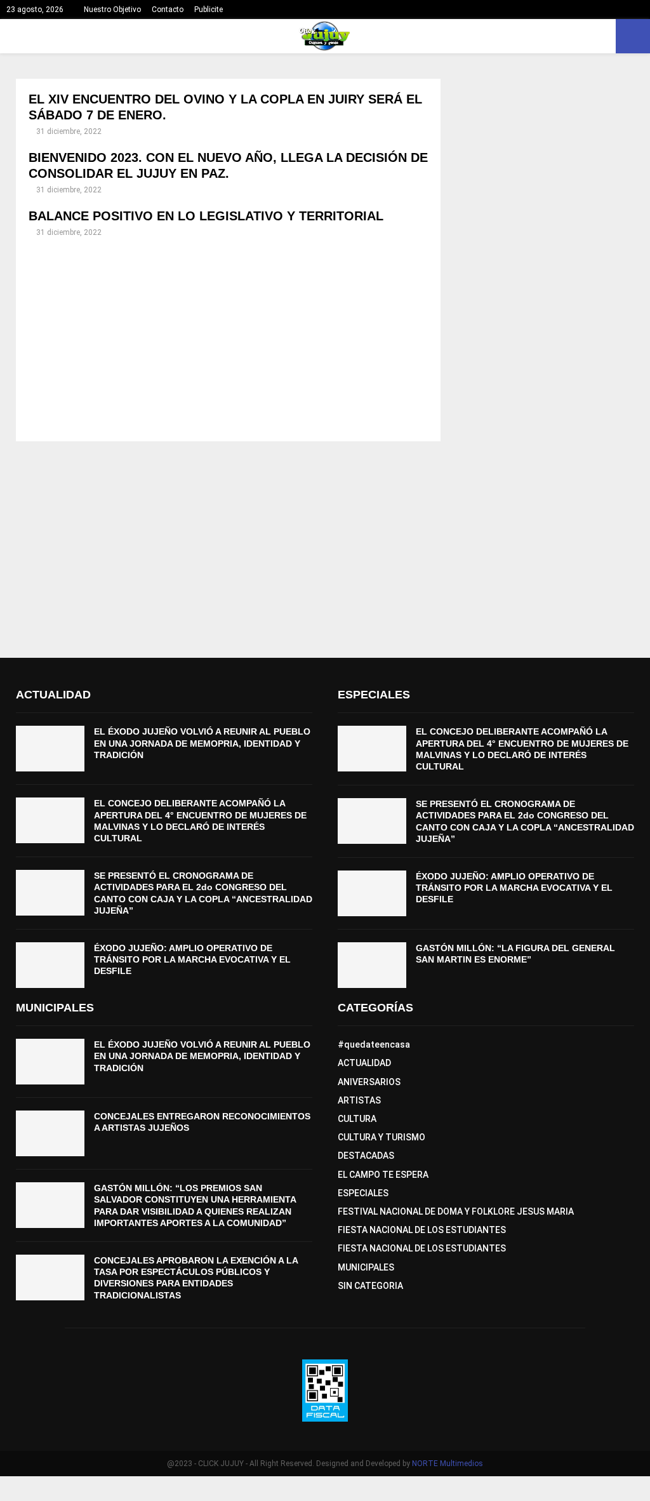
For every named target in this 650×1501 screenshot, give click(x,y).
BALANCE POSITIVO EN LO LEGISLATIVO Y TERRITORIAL (206, 216)
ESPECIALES (363, 1193)
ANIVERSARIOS (369, 1082)
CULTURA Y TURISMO (381, 1137)
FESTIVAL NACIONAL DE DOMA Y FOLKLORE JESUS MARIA (456, 1211)
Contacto (167, 9)
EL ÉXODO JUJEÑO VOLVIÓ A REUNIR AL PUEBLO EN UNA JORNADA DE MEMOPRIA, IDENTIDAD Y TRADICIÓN (202, 742)
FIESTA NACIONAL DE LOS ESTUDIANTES (422, 1230)
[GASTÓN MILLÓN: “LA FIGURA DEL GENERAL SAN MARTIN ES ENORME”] (372, 965)
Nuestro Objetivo (112, 9)
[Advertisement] (228, 340)
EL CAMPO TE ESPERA (383, 1175)
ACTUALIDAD (364, 1063)
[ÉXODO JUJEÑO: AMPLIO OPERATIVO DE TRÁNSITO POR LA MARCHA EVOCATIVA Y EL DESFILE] (50, 965)
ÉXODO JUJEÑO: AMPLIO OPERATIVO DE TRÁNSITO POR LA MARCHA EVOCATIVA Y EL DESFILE (192, 959)
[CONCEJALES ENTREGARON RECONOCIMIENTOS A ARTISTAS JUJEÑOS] (50, 1133)
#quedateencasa (374, 1044)
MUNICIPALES (366, 1267)
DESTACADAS (366, 1156)
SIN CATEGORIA (370, 1286)
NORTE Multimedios (447, 1463)
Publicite (208, 9)
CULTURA (357, 1119)
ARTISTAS (359, 1100)
